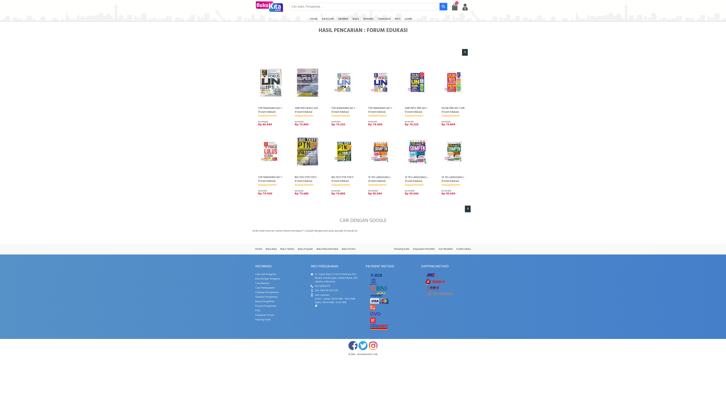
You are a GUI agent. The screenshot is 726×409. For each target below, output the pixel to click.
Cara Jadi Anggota (265, 274)
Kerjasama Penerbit (424, 249)
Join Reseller (445, 249)
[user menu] (465, 7)
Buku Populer (305, 249)
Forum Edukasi (267, 112)
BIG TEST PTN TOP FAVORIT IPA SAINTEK (317, 177)
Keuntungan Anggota (267, 279)
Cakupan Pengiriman (267, 292)
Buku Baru (271, 249)
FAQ (257, 310)
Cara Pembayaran (265, 288)
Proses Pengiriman (265, 306)
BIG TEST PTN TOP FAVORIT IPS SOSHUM (354, 177)
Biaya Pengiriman (265, 301)
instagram (373, 345)
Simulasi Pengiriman (266, 297)
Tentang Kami (401, 249)
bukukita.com (370, 354)
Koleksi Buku (463, 249)
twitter (363, 345)
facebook (353, 345)
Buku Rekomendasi (327, 249)
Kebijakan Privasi (264, 315)
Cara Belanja (262, 283)
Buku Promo (349, 249)
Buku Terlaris (287, 249)
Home (258, 249)
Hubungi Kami (263, 320)
